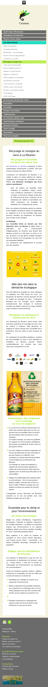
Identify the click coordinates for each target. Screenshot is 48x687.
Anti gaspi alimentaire (10, 49)
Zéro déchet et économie (11, 81)
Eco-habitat (7, 107)
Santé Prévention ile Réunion (13, 121)
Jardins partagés (9, 129)
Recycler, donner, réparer (12, 39)
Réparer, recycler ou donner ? (11, 641)
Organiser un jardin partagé (11, 656)
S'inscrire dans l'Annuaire (10, 666)
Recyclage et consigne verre (12, 62)
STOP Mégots (8, 93)
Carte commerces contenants (13, 84)
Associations (7, 103)
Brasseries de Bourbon (18, 166)
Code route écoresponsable (12, 65)
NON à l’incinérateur (9, 46)
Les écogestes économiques (11, 646)
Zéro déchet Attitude (10, 42)
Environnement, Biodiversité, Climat (16, 100)
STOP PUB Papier (9, 96)
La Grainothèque (7, 659)
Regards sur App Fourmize (12, 71)
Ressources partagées (11, 136)
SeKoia (13, 631)
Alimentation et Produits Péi (13, 35)
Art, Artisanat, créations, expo (13, 118)
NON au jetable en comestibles (13, 77)
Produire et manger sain (10, 639)
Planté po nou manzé (9, 654)
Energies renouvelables (11, 111)
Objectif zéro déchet (8, 644)
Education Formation (10, 125)
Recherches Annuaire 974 (24, 141)
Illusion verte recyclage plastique (14, 55)
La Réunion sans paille (10, 59)
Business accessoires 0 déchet (13, 90)
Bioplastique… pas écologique (13, 52)
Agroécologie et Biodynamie (13, 32)
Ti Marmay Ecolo (9, 114)
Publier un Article (7, 669)
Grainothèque (8, 132)
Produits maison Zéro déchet (12, 87)
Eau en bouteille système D (12, 68)
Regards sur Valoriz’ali (10, 74)
